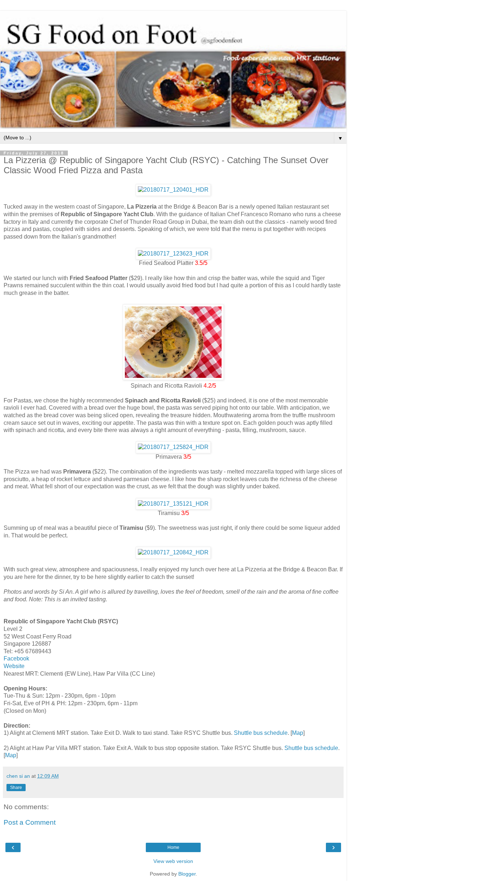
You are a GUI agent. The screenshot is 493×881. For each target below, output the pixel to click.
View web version (173, 861)
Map (297, 733)
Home (173, 847)
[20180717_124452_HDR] (173, 378)
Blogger (187, 874)
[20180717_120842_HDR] (173, 552)
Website (14, 666)
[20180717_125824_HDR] (173, 447)
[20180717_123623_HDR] (173, 253)
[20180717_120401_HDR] (173, 190)
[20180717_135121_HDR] (173, 504)
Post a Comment (30, 822)
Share (16, 787)
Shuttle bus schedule (261, 733)
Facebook (16, 658)
